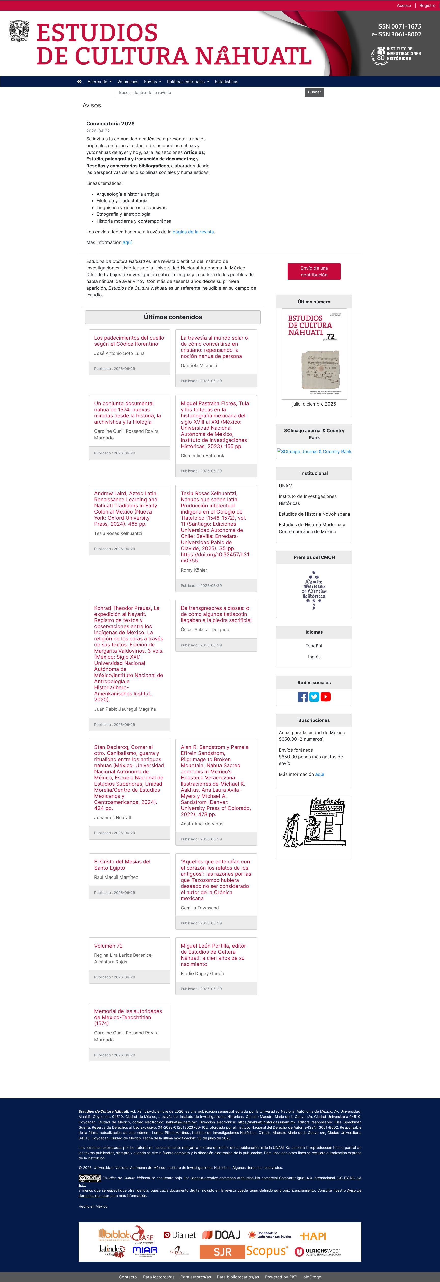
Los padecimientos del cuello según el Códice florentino (129, 341)
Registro (428, 5)
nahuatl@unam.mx (181, 1122)
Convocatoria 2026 (110, 123)
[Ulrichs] (318, 1251)
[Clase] (141, 1234)
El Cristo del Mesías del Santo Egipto (122, 865)
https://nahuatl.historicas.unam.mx (266, 1122)
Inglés (314, 656)
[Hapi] (313, 1234)
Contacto (128, 1276)
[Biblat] (114, 1234)
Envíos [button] (151, 81)
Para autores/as (196, 1276)
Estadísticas (226, 81)
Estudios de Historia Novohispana (314, 514)
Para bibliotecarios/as (238, 1276)
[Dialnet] (180, 1234)
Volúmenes (127, 81)
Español (313, 646)
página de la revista (193, 231)
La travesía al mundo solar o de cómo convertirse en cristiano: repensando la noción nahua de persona (214, 347)
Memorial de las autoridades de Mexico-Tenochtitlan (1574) (128, 1017)
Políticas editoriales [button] (186, 81)
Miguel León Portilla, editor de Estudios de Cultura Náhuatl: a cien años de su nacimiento (213, 955)
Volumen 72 (108, 946)
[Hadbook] (270, 1234)
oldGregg (312, 1276)
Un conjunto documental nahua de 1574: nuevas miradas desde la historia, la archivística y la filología (127, 412)
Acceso (404, 5)
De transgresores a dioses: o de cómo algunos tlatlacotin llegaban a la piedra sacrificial (216, 614)
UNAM (286, 485)
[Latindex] (112, 1251)
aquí (127, 242)
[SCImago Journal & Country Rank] (314, 451)
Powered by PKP (281, 1276)
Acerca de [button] (98, 81)
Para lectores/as (158, 1276)
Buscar (314, 92)
